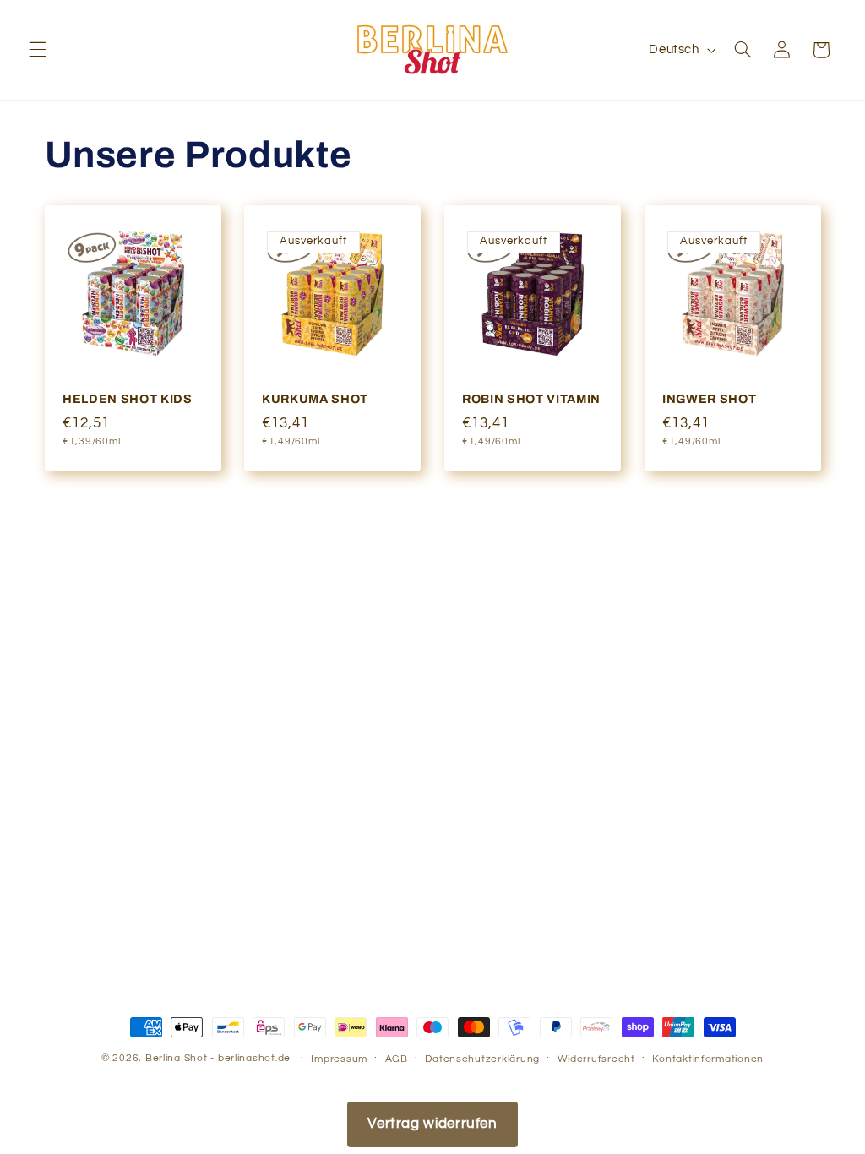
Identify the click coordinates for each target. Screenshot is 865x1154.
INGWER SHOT (709, 399)
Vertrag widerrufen (432, 1123)
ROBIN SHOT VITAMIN (531, 399)
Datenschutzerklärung (482, 1059)
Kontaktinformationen (708, 1059)
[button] (37, 49)
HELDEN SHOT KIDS (128, 399)
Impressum (339, 1059)
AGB (396, 1059)
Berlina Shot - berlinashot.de (218, 1058)
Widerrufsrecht (596, 1059)
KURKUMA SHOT (315, 399)
